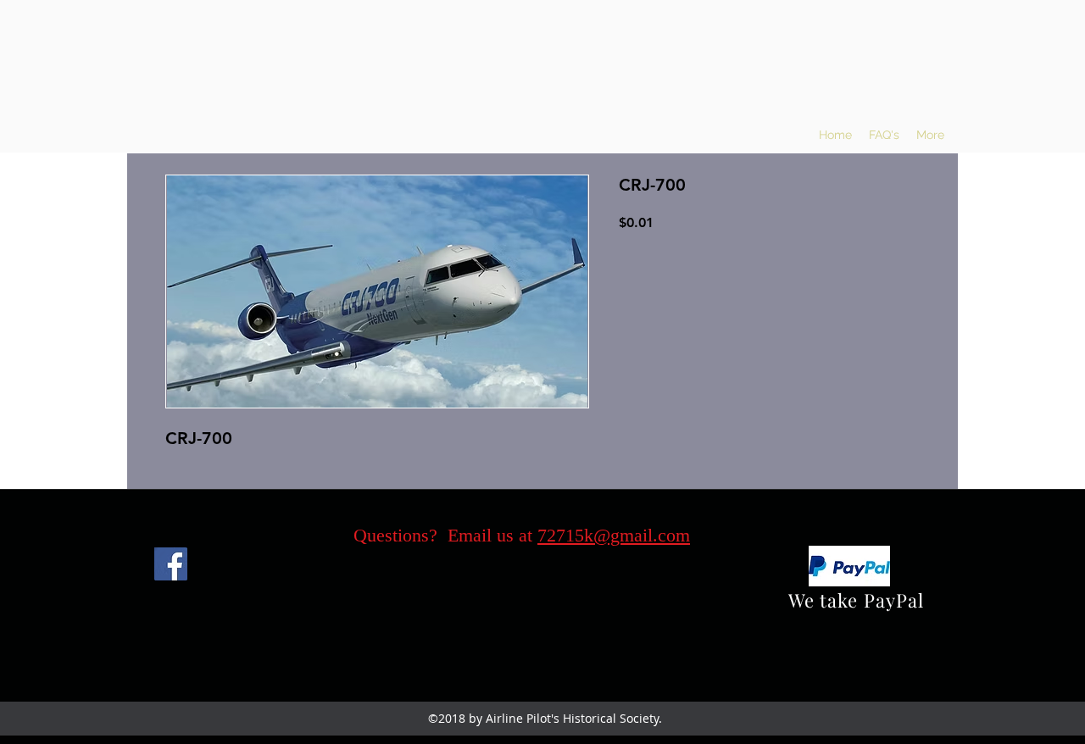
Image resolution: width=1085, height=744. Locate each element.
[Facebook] (170, 563)
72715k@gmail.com (613, 535)
